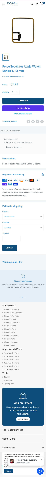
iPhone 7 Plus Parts (11, 342)
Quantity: (5, 92)
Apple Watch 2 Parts (11, 356)
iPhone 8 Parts (9, 339)
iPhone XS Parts (10, 326)
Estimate (9, 248)
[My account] (37, 4)
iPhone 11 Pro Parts (11, 316)
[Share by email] (42, 121)
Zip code (5, 233)
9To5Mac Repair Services (13, 76)
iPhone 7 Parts (9, 345)
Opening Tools (9, 384)
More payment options (23, 114)
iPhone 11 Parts (10, 319)
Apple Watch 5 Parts (11, 366)
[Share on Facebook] (28, 121)
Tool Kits (7, 377)
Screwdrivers (8, 380)
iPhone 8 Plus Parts (11, 336)
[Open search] (32, 4)
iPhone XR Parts (10, 329)
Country (5, 211)
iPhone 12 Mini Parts (11, 309)
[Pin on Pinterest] (33, 121)
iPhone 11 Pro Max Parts (13, 313)
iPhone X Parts (9, 332)
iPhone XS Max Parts (11, 322)
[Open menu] (3, 4)
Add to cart (23, 101)
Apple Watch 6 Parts (11, 369)
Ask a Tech (23, 419)
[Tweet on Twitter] (37, 121)
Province (5, 222)
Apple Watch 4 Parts (11, 363)
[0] (41, 3)
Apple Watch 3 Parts (11, 360)
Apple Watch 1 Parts (11, 353)
